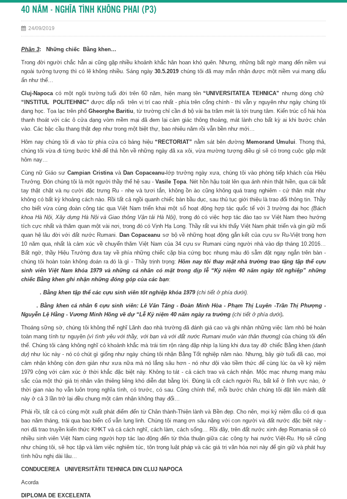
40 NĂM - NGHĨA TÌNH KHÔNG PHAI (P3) (89, 9)
